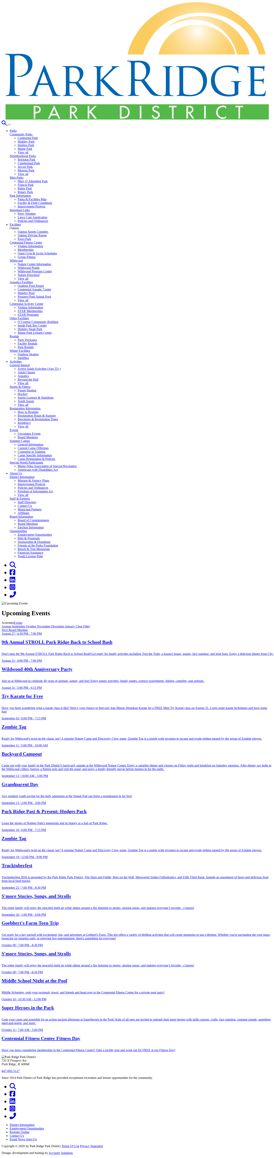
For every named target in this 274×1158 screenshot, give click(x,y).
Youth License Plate (30, 556)
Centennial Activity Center (26, 304)
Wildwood (16, 260)
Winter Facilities (20, 350)
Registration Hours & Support (37, 415)
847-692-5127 (11, 1071)
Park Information (20, 195)
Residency (24, 423)
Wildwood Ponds (29, 267)
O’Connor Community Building (38, 322)
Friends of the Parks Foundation (38, 545)
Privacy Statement (91, 1146)
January (70, 626)
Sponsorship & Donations (34, 542)
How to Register (28, 412)
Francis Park (25, 185)
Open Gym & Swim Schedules (37, 253)
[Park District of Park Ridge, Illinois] (137, 118)
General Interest (20, 365)
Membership (25, 249)
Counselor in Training (31, 451)
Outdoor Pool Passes (31, 285)
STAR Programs (28, 314)
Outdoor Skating (28, 354)
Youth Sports (26, 401)
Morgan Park (26, 170)
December (58, 626)
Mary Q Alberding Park (33, 181)
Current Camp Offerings (33, 448)
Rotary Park (25, 192)
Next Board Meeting (15, 630)
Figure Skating (27, 390)
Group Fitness (27, 257)
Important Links (20, 210)
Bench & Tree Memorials (34, 549)
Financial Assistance (30, 552)
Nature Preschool (29, 275)
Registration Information (25, 408)
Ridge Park (25, 188)
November (44, 626)
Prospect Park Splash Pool (34, 296)
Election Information (31, 527)
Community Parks (21, 134)
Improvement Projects (31, 206)
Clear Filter (83, 626)
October (31, 626)
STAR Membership (30, 311)
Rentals (14, 336)
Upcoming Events (29, 433)
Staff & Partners (20, 498)
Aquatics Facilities (21, 282)
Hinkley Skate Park (30, 329)
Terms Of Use (70, 1146)
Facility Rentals (27, 343)
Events (14, 430)
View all (23, 152)
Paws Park (24, 239)
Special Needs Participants (26, 462)
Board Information (21, 516)
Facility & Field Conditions (35, 203)
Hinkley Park (26, 141)
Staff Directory (27, 502)
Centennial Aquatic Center (34, 289)
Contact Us (25, 505)
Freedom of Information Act (35, 491)
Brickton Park (26, 159)
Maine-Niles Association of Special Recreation (47, 466)
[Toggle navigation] (9, 124)
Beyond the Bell (28, 379)
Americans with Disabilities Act (38, 469)
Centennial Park (28, 138)
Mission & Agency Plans (33, 480)
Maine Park (25, 148)
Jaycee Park (25, 166)
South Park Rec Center (32, 325)
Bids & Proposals (29, 538)
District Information (22, 477)
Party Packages (27, 340)
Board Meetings (28, 437)
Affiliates (23, 513)
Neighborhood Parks (23, 156)
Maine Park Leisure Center (35, 332)
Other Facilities (19, 318)
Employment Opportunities (35, 534)
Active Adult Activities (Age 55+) (39, 368)
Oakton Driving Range (32, 235)
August (7, 626)
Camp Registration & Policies (36, 459)
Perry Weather (27, 213)
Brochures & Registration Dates (38, 419)
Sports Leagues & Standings (36, 397)
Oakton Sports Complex (33, 231)
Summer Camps (20, 441)
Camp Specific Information (35, 455)
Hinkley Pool (26, 293)
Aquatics (23, 376)
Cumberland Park (29, 163)
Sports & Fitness (20, 386)
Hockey (23, 394)
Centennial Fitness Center (26, 242)
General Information (30, 444)
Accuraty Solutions (61, 1153)
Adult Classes (26, 372)
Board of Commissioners (33, 520)
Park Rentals (26, 347)
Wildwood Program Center (35, 271)
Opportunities (18, 531)
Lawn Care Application (32, 217)
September (19, 626)
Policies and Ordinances (33, 221)
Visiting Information (30, 246)
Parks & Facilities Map (32, 199)
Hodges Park (26, 145)
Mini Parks (16, 177)
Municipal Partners (30, 509)
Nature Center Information (34, 264)
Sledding (23, 358)
